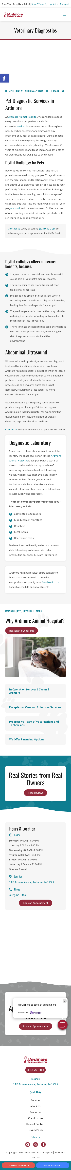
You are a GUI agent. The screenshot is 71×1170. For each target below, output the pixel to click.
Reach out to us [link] (50, 582)
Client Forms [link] (35, 1118)
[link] (4, 78)
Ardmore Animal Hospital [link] (22, 116)
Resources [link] (35, 1112)
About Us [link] (35, 1106)
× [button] (64, 1001)
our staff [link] (15, 208)
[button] (63, 1025)
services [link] (21, 126)
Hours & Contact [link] (35, 1124)
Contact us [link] (14, 228)
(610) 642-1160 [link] (47, 228)
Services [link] (35, 1100)
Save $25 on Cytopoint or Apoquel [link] (50, 4)
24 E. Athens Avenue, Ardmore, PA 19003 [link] (31, 882)
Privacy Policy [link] (35, 1130)
